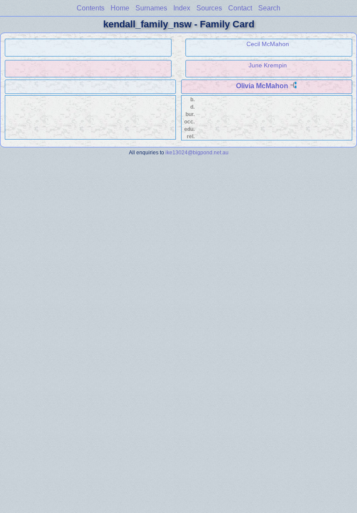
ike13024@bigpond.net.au (197, 152)
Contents (90, 8)
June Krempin (268, 65)
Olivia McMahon (262, 86)
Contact (240, 8)
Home (120, 8)
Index (181, 8)
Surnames (151, 8)
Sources (209, 8)
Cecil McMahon (267, 43)
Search (269, 8)
